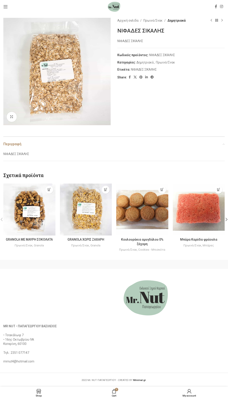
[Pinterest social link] (141, 77)
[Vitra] (31, 264)
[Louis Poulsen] (141, 264)
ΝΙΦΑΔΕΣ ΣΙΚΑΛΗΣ (144, 69)
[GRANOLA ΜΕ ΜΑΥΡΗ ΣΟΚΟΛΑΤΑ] (29, 210)
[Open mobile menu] (5, 6)
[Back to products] (216, 20)
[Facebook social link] (216, 6)
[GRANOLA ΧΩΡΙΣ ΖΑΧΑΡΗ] (86, 210)
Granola (39, 245)
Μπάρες (208, 245)
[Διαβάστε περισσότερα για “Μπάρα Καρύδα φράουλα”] (218, 190)
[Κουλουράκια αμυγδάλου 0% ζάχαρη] (142, 210)
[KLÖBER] (197, 264)
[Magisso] (86, 264)
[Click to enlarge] (12, 117)
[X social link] (135, 77)
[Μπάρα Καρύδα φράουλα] (199, 210)
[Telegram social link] (152, 77)
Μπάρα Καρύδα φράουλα (198, 239)
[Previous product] (211, 20)
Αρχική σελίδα (127, 20)
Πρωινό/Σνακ (153, 20)
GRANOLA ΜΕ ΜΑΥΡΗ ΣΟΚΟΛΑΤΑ (29, 239)
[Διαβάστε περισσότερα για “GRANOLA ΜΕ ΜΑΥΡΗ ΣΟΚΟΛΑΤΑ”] (49, 190)
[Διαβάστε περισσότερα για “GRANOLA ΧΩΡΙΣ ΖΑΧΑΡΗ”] (106, 190)
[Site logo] (114, 6)
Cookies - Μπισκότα (151, 249)
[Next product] (222, 20)
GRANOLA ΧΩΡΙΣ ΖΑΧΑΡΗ (85, 239)
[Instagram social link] (222, 6)
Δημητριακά (176, 20)
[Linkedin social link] (146, 77)
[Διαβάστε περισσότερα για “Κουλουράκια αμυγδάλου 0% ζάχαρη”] (162, 190)
